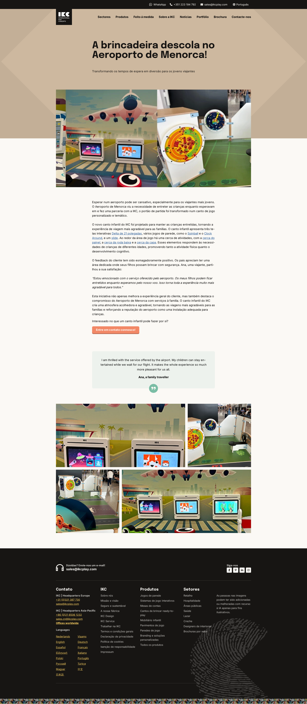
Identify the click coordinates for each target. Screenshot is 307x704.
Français (83, 647)
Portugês (83, 658)
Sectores (104, 17)
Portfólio (203, 17)
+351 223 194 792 (185, 4)
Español (61, 647)
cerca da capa (146, 242)
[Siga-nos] (229, 570)
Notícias (186, 17)
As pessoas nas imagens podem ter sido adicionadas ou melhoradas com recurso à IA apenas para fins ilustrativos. (233, 604)
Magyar (60, 669)
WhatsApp (160, 4)
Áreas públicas (192, 605)
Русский (61, 663)
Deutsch (83, 642)
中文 (80, 669)
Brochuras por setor (196, 631)
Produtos (122, 17)
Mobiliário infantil (150, 620)
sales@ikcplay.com (215, 4)
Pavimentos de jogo (152, 625)
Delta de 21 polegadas (127, 233)
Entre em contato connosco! (115, 329)
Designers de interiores (197, 626)
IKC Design (107, 616)
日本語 (60, 674)
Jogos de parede (150, 595)
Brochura (220, 17)
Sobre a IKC (167, 17)
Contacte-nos (241, 17)
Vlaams (82, 636)
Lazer (187, 616)
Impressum (107, 651)
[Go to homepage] (64, 17)
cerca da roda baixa (117, 242)
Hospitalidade (192, 600)
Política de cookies (112, 641)
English (60, 642)
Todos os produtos (151, 644)
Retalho (188, 595)
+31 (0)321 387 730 (68, 599)
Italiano (82, 653)
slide (114, 238)
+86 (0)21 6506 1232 (69, 614)
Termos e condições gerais (117, 631)
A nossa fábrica (110, 611)
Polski (59, 658)
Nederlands (63, 636)
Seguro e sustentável (113, 605)
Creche (188, 621)
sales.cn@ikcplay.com (69, 618)
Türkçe (82, 663)
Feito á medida (144, 17)
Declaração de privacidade (117, 636)
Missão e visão (109, 600)
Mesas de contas (150, 605)
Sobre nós (107, 595)
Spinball (193, 233)
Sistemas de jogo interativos (157, 600)
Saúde (187, 611)
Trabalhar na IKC (111, 626)
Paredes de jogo (150, 630)
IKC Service (107, 621)
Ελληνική (61, 653)
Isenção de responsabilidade (118, 646)
